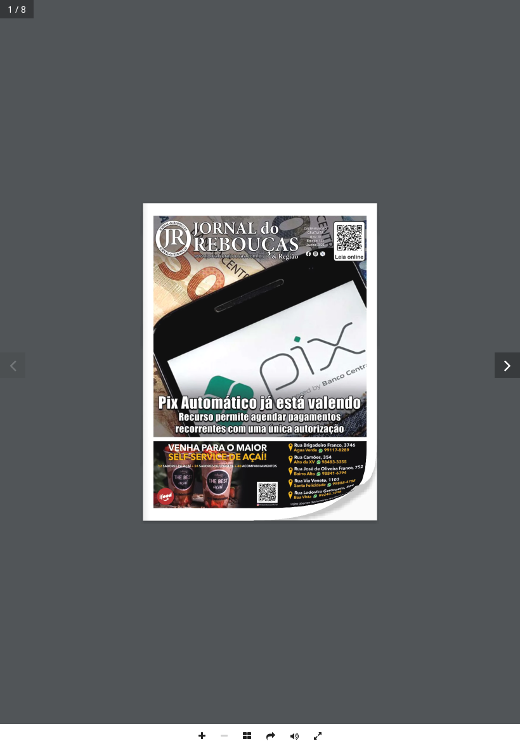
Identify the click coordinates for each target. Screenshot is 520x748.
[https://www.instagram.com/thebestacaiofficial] (260, 474)
